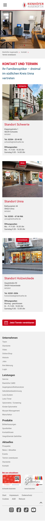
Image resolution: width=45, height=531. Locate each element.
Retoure (22, 499)
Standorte (6, 462)
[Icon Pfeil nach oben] (41, 502)
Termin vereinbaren (10, 458)
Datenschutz (27, 495)
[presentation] (33, 5)
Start (4, 495)
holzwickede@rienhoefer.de (15, 296)
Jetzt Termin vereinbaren (22, 322)
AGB (14, 499)
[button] (20, 45)
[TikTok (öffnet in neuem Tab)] (26, 510)
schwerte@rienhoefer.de (14, 142)
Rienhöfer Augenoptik (10, 52)
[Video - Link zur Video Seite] (33, 510)
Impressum (14, 495)
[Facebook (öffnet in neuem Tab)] (18, 510)
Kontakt (24, 52)
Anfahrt (7, 134)
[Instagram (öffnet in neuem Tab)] (11, 510)
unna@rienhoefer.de (12, 219)
